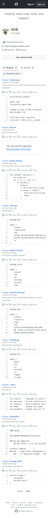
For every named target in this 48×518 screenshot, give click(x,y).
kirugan (5, 80)
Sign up (41, 4)
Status (30, 503)
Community (38, 503)
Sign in (31, 4)
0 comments (24, 92)
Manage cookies (31, 505)
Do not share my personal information (24, 507)
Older (28, 491)
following (21, 50)
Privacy (15, 503)
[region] (24, 108)
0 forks (13, 92)
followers (10, 50)
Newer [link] (20, 491)
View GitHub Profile (24, 57)
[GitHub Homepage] (16, 511)
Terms (8, 503)
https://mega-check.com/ (18, 149)
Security (23, 503)
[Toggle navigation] (3, 4)
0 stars (34, 92)
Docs (13, 505)
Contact (20, 505)
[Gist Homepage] (16, 4)
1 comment (23, 349)
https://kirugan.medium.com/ (17, 46)
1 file (6, 92)
